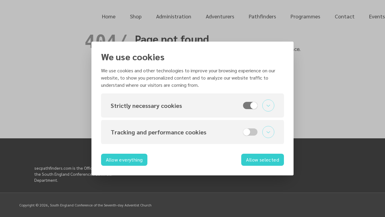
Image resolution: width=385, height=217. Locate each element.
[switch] (250, 105)
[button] (192, 105)
